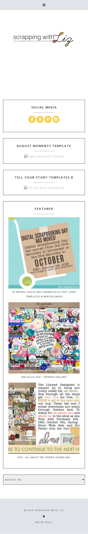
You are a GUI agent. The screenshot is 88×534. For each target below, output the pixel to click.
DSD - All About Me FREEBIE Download (44, 457)
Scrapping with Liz (49, 510)
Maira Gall (44, 522)
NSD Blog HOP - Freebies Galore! (44, 376)
